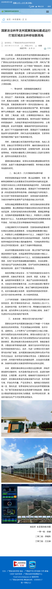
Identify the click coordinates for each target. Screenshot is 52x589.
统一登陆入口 (26, 583)
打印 (49, 48)
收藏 (40, 46)
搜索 (32, 6)
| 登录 (49, 6)
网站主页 (41, 6)
